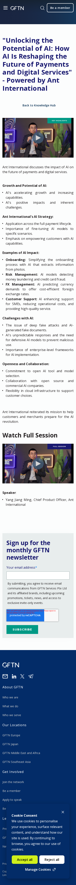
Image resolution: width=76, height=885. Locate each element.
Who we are (10, 697)
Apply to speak (12, 800)
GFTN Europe (11, 735)
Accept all (24, 859)
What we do (11, 706)
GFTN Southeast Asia (16, 762)
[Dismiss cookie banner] (62, 811)
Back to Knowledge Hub (39, 105)
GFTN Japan (10, 744)
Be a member (11, 791)
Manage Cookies (38, 869)
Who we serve (11, 715)
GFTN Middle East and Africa (21, 753)
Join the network (13, 782)
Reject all (52, 859)
